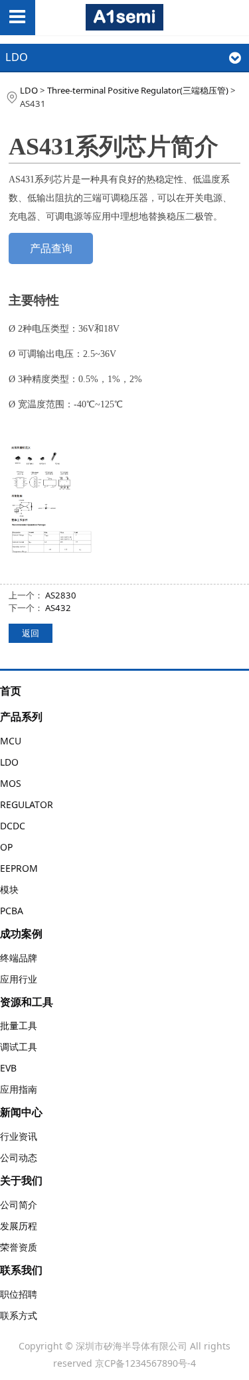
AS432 (58, 608)
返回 (30, 633)
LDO (29, 90)
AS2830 (60, 595)
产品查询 (51, 248)
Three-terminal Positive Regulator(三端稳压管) (137, 90)
